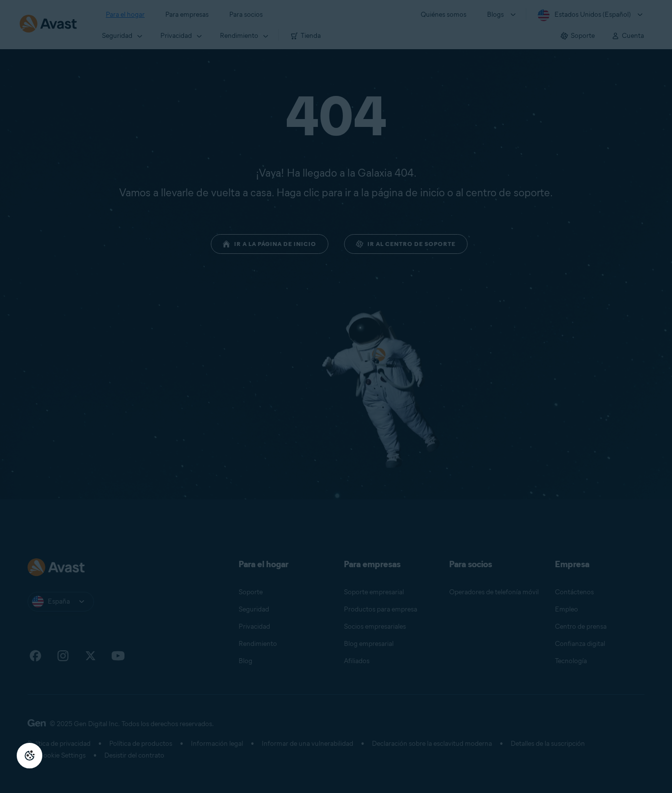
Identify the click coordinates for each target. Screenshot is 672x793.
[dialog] (336, 396)
